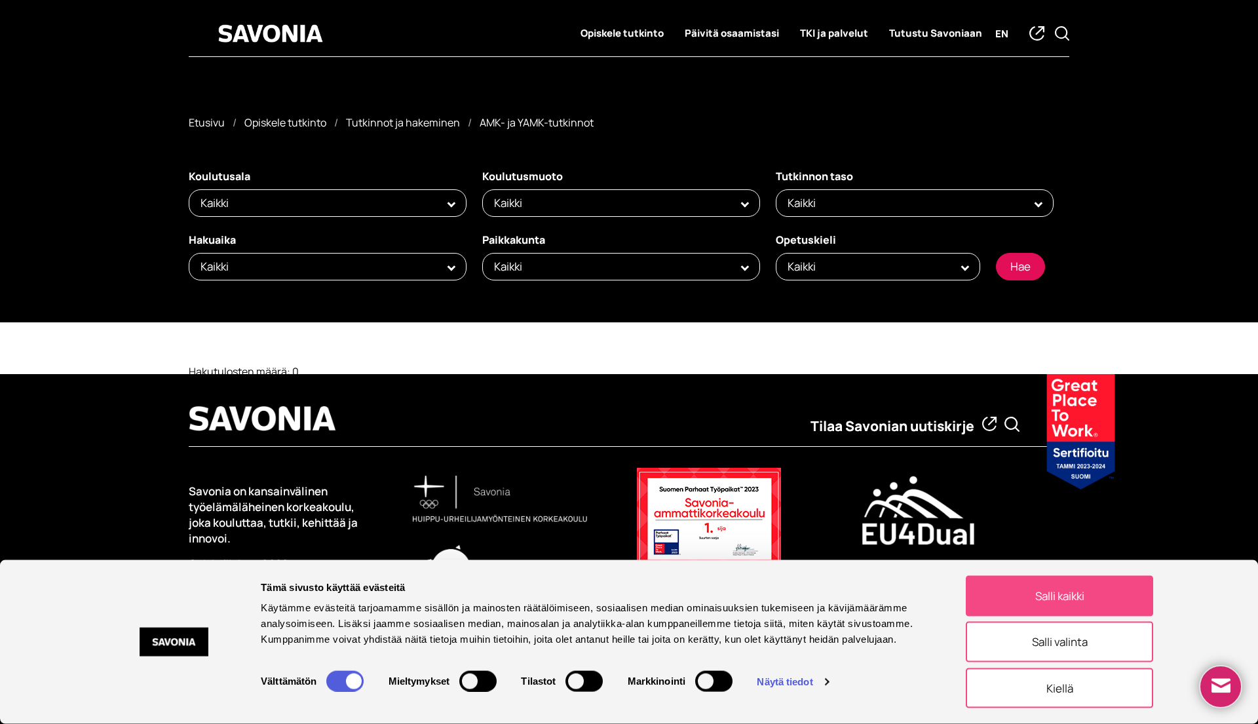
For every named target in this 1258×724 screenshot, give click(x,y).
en (1001, 34)
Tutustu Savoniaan (935, 33)
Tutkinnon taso (814, 176)
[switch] (478, 680)
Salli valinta (1060, 641)
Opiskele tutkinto (622, 33)
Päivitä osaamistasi (732, 33)
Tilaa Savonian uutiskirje (892, 426)
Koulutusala (219, 176)
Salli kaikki (1059, 595)
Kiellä (1059, 687)
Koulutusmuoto (522, 176)
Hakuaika (212, 240)
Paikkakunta (513, 240)
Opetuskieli (806, 240)
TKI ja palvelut (834, 33)
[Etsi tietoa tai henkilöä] (1012, 424)
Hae (1020, 266)
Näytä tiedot (784, 681)
